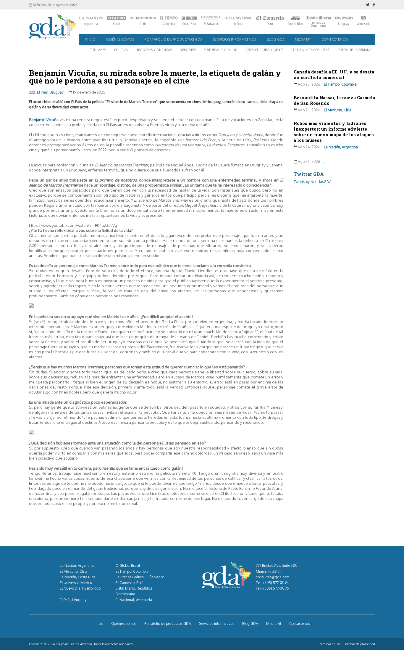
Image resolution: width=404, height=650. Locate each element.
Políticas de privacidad (359, 644)
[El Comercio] (270, 18)
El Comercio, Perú (129, 582)
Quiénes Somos (120, 39)
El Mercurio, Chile (337, 110)
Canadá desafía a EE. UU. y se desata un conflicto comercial (334, 74)
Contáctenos (334, 39)
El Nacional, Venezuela (134, 600)
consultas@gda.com (272, 577)
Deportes (188, 50)
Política (121, 50)
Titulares (98, 50)
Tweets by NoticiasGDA (313, 181)
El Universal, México (76, 582)
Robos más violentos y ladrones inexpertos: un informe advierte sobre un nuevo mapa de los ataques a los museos (334, 132)
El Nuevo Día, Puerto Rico (80, 588)
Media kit (303, 39)
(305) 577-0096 (276, 588)
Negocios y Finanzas (154, 50)
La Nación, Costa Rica (77, 577)
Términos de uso (329, 644)
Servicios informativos (234, 39)
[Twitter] (368, 4)
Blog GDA (276, 39)
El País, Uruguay (50, 92)
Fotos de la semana (354, 50)
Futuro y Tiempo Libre (310, 50)
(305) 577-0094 (276, 582)
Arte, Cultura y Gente (264, 50)
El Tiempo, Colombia (340, 84)
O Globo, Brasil (128, 565)
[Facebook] (374, 4)
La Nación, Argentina (341, 147)
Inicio (90, 39)
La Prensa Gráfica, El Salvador (140, 577)
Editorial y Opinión (220, 50)
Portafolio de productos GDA (173, 39)
